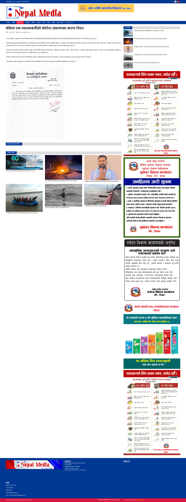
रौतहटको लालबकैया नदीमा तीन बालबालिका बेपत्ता (147, 63)
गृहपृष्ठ (8, 22)
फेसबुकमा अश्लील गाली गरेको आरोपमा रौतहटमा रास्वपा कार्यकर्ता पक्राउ (151, 47)
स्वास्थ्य (48, 22)
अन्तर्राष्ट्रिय (27, 22)
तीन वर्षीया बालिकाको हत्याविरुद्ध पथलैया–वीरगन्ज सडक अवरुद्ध (150, 39)
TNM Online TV (69, 22)
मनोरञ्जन (38, 22)
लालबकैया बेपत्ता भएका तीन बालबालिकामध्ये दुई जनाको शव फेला (150, 55)
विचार (44, 22)
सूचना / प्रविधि (60, 22)
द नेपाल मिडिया (12, 32)
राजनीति (13, 22)
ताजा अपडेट (127, 28)
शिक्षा (53, 22)
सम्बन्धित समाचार (11, 153)
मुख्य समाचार (20, 22)
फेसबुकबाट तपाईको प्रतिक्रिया (13, 144)
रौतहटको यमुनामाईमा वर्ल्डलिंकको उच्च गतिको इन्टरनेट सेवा (149, 31)
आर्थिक (33, 22)
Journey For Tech (140, 500)
